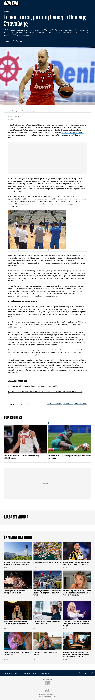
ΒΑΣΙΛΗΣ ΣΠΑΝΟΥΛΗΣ (55, 403)
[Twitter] (17, 41)
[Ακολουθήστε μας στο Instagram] (92, 673)
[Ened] (47, 691)
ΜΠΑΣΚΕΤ (7, 423)
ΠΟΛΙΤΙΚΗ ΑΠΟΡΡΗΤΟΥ (31, 673)
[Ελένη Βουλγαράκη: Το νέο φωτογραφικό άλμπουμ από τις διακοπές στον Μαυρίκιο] (18, 610)
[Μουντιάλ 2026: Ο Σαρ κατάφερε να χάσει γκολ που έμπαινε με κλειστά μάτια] (69, 439)
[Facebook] (13, 41)
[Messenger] (21, 41)
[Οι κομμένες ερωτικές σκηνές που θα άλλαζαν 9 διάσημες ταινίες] (18, 641)
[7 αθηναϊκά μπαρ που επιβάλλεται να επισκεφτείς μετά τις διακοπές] (18, 580)
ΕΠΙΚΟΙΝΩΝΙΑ (45, 673)
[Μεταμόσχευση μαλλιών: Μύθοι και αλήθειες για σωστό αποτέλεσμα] (47, 610)
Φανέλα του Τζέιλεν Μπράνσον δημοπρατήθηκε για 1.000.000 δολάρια (33, 386)
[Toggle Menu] (91, 3)
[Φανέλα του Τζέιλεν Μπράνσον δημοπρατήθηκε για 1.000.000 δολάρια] (25, 439)
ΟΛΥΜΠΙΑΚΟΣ (68, 403)
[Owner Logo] (47, 683)
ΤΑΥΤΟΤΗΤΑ (18, 673)
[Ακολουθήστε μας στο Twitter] (85, 673)
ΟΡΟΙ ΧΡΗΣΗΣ (8, 673)
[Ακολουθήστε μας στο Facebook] (79, 673)
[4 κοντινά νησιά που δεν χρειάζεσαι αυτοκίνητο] (47, 551)
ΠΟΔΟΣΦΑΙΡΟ (53, 423)
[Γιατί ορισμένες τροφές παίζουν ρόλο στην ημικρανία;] (47, 641)
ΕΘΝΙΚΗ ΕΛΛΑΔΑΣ (80, 403)
